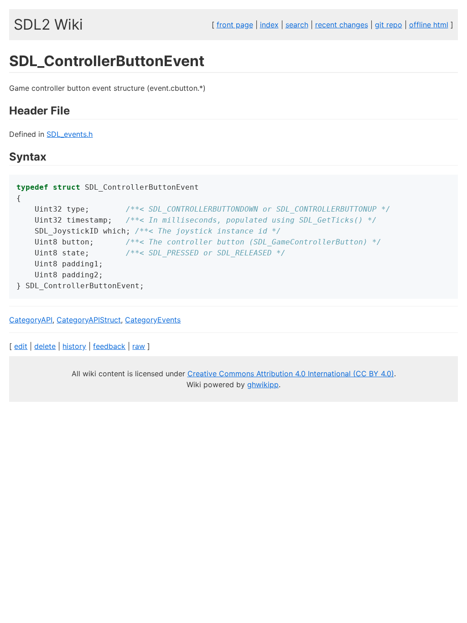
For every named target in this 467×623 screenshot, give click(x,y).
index (269, 24)
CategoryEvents (153, 319)
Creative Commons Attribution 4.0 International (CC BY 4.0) (290, 373)
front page (235, 24)
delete (45, 346)
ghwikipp (263, 384)
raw (138, 346)
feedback (109, 346)
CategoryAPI (30, 319)
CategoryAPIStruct (89, 319)
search (296, 24)
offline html (428, 24)
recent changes (341, 24)
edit (20, 346)
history (74, 346)
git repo (388, 24)
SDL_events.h (70, 134)
